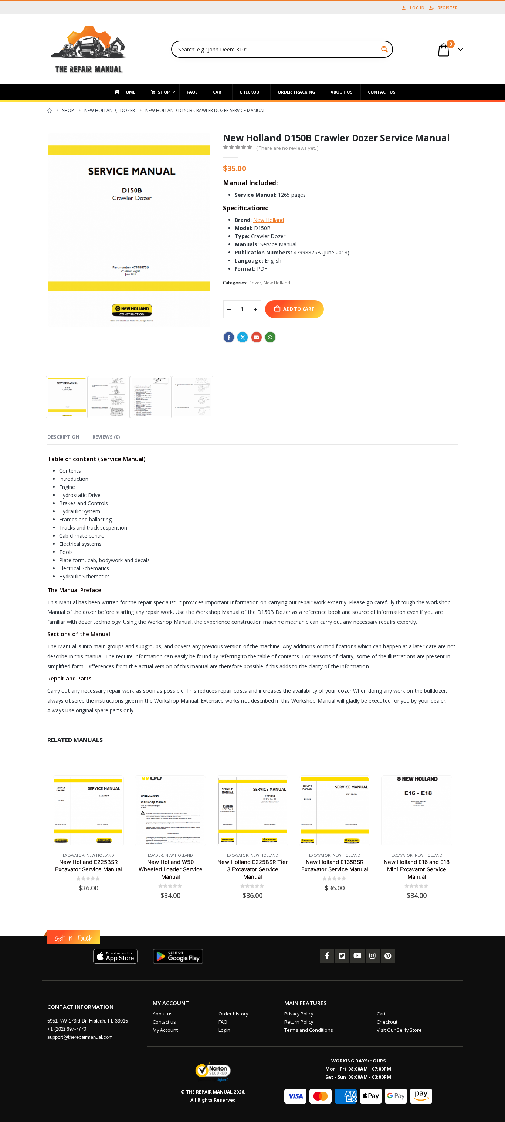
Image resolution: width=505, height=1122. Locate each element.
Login (224, 1030)
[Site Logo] (89, 49)
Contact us (164, 1022)
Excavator (73, 855)
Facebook (229, 337)
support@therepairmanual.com (80, 1037)
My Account (165, 1030)
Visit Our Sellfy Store (399, 1030)
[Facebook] (327, 956)
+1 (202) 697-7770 (66, 1029)
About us (163, 1014)
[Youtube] (357, 956)
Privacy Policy (298, 1014)
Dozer (254, 283)
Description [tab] (63, 436)
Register (448, 7)
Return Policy (298, 1022)
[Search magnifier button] (384, 49)
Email (256, 337)
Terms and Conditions (308, 1030)
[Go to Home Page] (49, 111)
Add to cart (299, 309)
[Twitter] (342, 956)
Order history (233, 1014)
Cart (381, 1014)
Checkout (387, 1022)
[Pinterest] (388, 956)
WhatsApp (270, 337)
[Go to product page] (88, 811)
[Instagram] (373, 956)
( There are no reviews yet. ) (287, 148)
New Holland (277, 283)
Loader (155, 855)
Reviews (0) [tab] (106, 436)
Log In (417, 7)
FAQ (222, 1022)
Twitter (242, 337)
